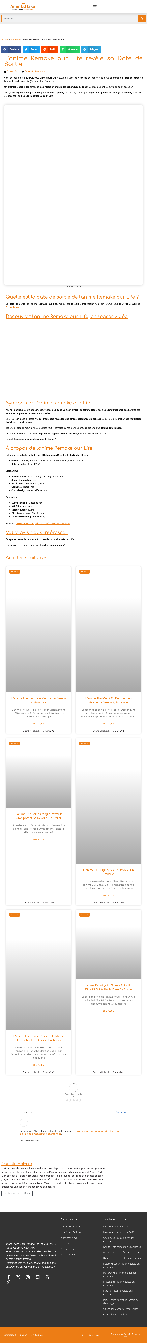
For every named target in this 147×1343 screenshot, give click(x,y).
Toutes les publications (17, 1193)
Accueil (5, 39)
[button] (94, 6)
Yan (125, 1337)
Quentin (127, 1334)
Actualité (15, 39)
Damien (135, 1334)
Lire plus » (38, 724)
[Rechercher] (141, 18)
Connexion (121, 1112)
